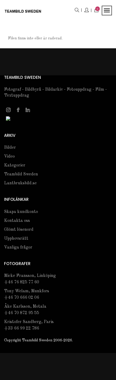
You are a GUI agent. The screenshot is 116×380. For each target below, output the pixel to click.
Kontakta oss (17, 221)
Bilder (10, 147)
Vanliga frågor (18, 247)
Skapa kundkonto (21, 212)
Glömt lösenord (18, 230)
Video (9, 156)
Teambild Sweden (21, 174)
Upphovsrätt (16, 238)
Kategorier (14, 165)
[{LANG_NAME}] (8, 118)
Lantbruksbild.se (20, 183)
